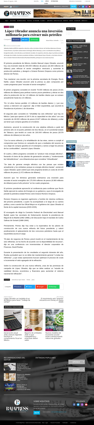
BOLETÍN (73, 6)
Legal (45, 422)
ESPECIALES (76, 362)
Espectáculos (58, 21)
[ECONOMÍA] (20, 320)
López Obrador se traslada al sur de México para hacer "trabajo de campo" (17, 300)
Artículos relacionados (13, 307)
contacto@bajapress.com (58, 412)
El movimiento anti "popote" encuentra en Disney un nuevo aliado (51, 300)
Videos (71, 21)
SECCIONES (76, 369)
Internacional (21, 21)
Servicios (84, 21)
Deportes (50, 21)
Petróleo (11, 26)
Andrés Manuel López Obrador (18, 279)
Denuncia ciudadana (75, 1)
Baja (6, 21)
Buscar (88, 1)
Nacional (13, 21)
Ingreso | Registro (61, 6)
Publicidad (65, 422)
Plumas (42, 21)
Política (29, 21)
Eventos (65, 21)
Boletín (37, 413)
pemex (33, 279)
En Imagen (77, 21)
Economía (36, 21)
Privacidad (55, 422)
